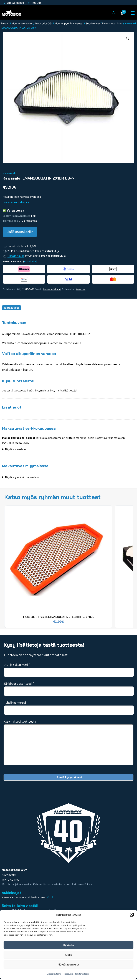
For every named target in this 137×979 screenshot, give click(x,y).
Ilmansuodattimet (112, 23)
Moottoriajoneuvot (22, 23)
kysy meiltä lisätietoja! (63, 390)
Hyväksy (68, 945)
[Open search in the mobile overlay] (114, 13)
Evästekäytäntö (54, 973)
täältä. (50, 897)
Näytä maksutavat (16, 449)
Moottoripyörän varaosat (69, 23)
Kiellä (68, 954)
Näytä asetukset (68, 964)
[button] (131, 914)
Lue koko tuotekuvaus (16, 202)
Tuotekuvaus (11, 307)
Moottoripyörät (43, 23)
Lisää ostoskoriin (19, 231)
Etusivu (5, 23)
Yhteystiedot (15, 2)
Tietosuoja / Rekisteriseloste (76, 973)
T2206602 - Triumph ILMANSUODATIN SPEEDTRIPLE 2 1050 (58, 617)
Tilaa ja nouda (15, 256)
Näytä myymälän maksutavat (22, 477)
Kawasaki (80, 289)
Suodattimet (93, 23)
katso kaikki (30, 261)
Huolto (36, 2)
